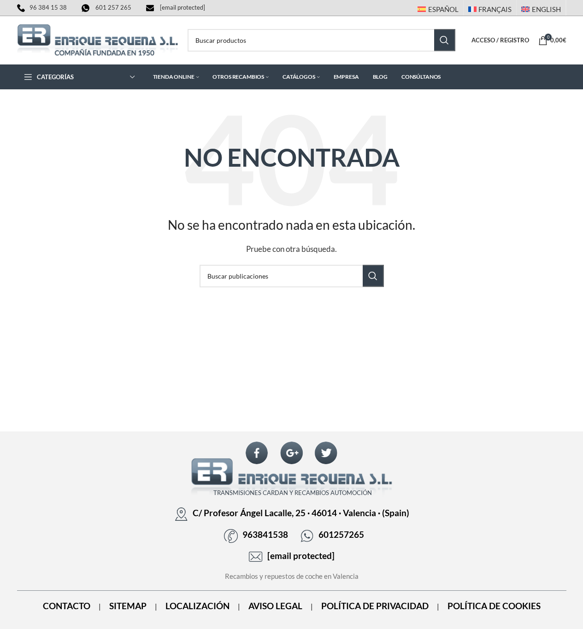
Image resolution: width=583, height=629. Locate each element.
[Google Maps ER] (292, 453)
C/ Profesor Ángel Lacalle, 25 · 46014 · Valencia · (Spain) (301, 513)
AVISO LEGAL (275, 606)
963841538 (265, 535)
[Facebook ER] (256, 453)
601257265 (341, 535)
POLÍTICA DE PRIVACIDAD (375, 606)
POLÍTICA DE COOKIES (494, 606)
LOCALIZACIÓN (197, 606)
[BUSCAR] (444, 40)
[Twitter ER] (326, 453)
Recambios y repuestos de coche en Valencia (292, 576)
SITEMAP (128, 606)
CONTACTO (66, 606)
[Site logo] (97, 39)
